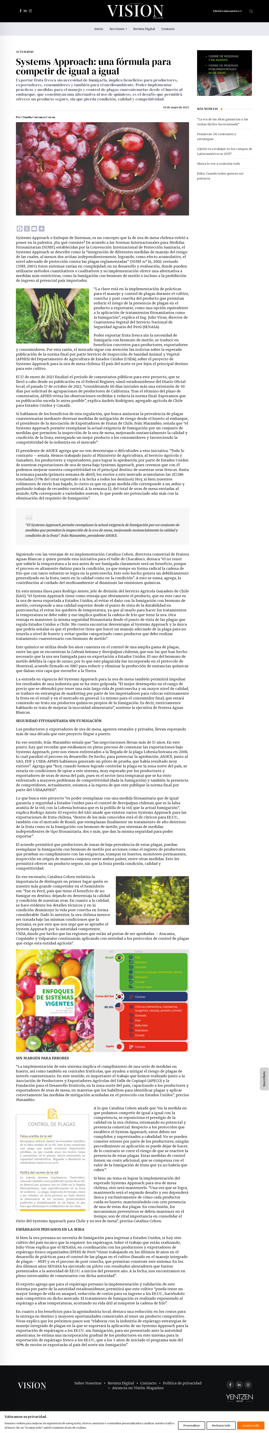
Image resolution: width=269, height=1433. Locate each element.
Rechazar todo (221, 1425)
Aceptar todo (250, 1425)
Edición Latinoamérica (226, 11)
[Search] (251, 11)
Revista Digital (144, 29)
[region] (134, 1422)
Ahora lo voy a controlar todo (218, 163)
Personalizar (191, 1425)
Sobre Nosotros (87, 1383)
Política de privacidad (182, 1383)
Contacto (168, 29)
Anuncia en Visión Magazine (138, 1388)
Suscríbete (264, 1079)
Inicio (98, 29)
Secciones (117, 29)
